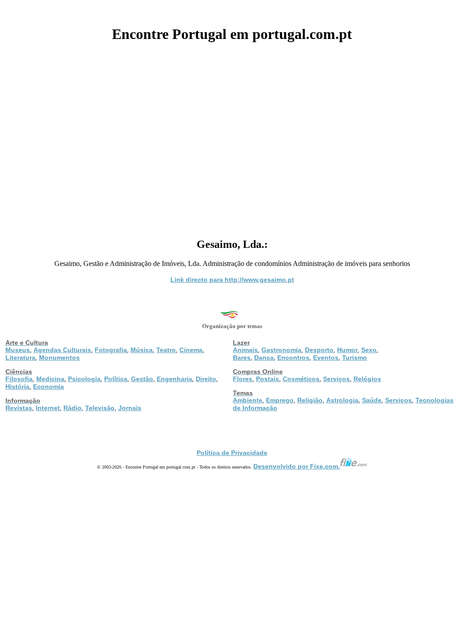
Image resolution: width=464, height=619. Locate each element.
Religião (310, 400)
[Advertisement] (232, 136)
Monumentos (59, 357)
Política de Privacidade (232, 452)
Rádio (72, 407)
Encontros (293, 357)
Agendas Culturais (62, 349)
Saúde (372, 400)
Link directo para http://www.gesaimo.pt (232, 279)
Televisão (100, 407)
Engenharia (174, 378)
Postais (267, 378)
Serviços (336, 378)
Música (141, 349)
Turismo (354, 357)
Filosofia (19, 378)
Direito (206, 378)
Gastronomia (281, 349)
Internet (48, 407)
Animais (245, 349)
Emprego (280, 400)
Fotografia (111, 349)
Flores (242, 378)
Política (115, 378)
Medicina (50, 378)
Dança (264, 357)
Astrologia (342, 400)
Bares (242, 357)
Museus (17, 349)
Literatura (20, 357)
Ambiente (247, 400)
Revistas (18, 407)
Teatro (166, 349)
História (17, 386)
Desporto (319, 349)
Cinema (191, 349)
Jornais (129, 407)
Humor (347, 349)
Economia (48, 386)
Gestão (142, 378)
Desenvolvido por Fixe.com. (296, 466)
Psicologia (84, 378)
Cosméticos (301, 378)
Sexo (369, 349)
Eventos (325, 357)
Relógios (367, 378)
